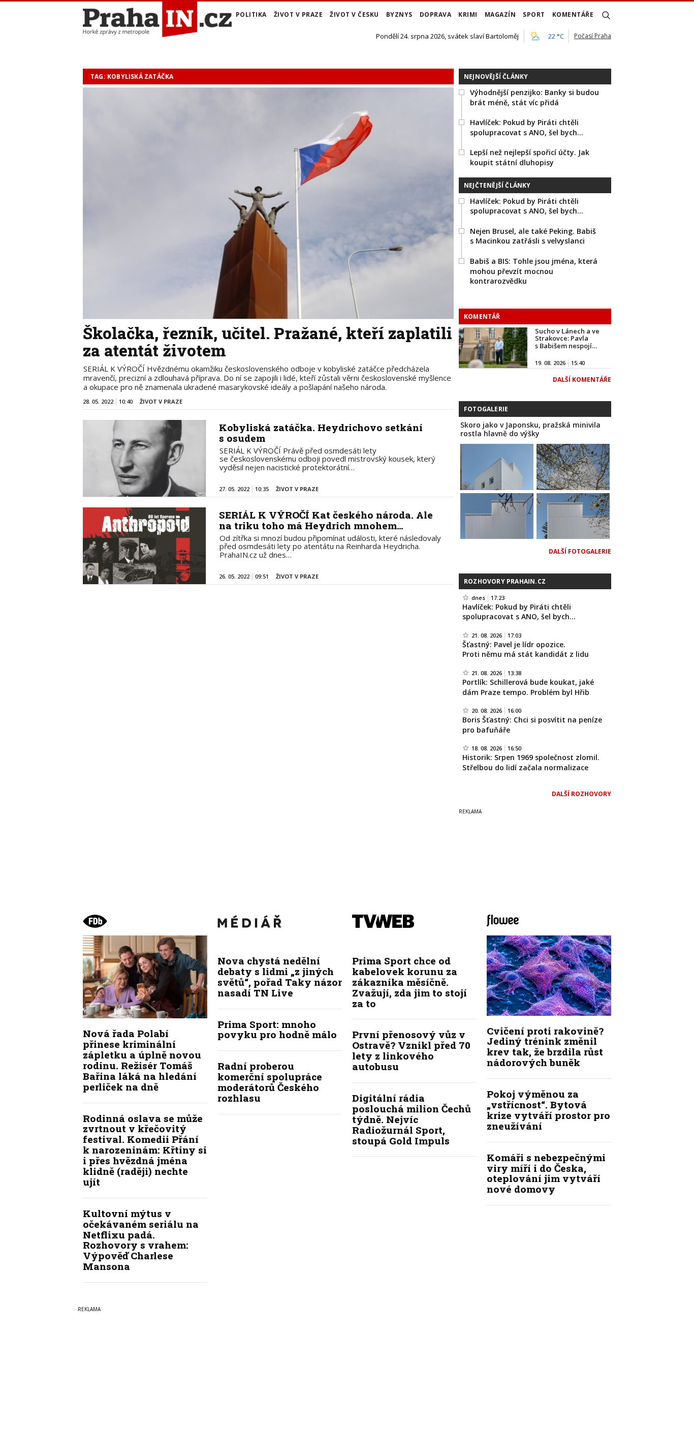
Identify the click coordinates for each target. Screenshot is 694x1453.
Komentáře (573, 14)
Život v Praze (298, 14)
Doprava (436, 14)
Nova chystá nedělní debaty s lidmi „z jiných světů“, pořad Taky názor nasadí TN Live (279, 976)
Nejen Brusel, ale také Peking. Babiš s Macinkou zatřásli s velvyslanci (533, 236)
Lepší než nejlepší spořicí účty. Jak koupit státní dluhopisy (529, 157)
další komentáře (582, 379)
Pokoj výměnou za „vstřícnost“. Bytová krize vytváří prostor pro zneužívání (548, 1109)
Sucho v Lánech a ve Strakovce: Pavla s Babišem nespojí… (567, 338)
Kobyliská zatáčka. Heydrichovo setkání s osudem (321, 432)
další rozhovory (581, 794)
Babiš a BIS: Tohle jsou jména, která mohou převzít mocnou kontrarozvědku (533, 271)
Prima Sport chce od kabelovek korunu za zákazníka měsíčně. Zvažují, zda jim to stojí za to (409, 982)
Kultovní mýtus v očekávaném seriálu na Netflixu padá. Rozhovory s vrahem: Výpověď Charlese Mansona (141, 1240)
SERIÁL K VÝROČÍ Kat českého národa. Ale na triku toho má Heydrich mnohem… (326, 520)
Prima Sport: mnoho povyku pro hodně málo (277, 1029)
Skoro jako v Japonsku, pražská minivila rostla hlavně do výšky (530, 429)
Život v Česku (354, 14)
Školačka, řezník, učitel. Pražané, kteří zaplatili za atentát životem (267, 341)
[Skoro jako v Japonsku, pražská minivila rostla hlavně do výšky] (496, 465)
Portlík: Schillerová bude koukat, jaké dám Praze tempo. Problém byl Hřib (528, 687)
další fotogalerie (580, 551)
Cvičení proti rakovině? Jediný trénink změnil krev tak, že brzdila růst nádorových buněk (545, 1046)
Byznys (399, 14)
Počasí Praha (592, 36)
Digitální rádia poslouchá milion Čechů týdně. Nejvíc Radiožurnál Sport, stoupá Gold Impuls (411, 1119)
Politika (251, 14)
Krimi (468, 14)
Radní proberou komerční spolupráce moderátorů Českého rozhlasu (269, 1082)
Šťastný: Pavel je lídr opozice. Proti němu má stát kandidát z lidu (525, 649)
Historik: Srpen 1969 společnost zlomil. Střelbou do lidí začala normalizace (531, 762)
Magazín (500, 14)
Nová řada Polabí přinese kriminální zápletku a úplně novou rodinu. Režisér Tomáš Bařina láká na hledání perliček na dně (142, 1060)
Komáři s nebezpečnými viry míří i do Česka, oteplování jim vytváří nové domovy (546, 1173)
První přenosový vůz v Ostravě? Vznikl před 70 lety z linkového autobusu (411, 1050)
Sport (534, 14)
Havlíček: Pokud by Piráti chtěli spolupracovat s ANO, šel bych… (526, 127)
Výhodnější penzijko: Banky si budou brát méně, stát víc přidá (534, 97)
